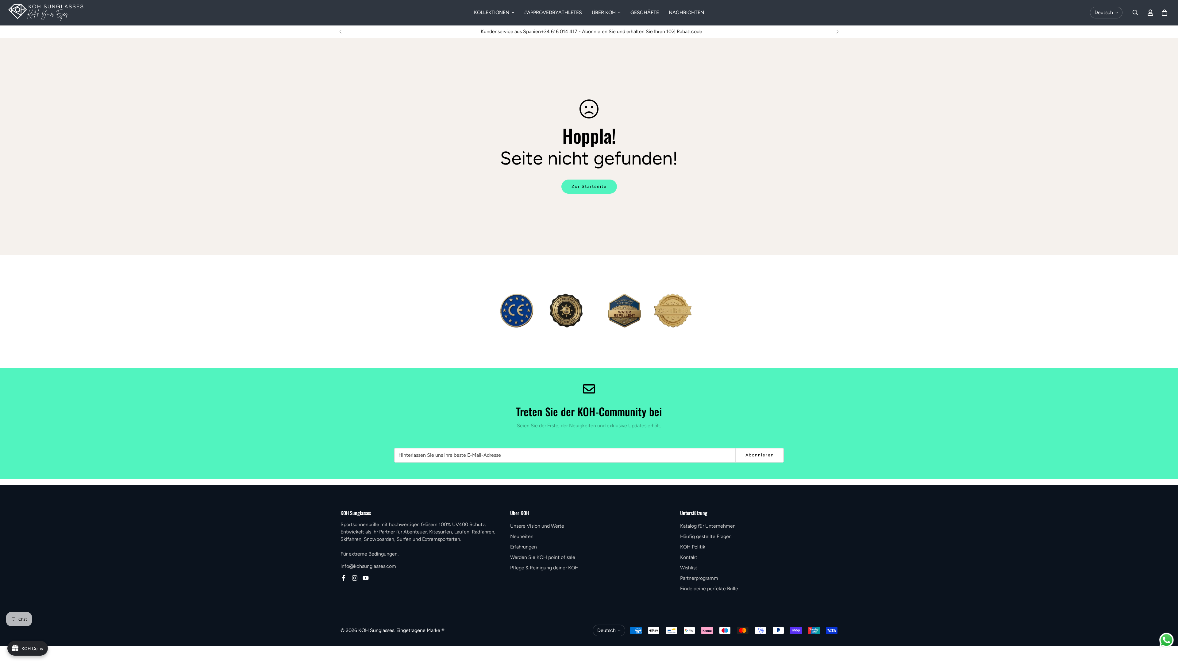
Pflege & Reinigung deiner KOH (544, 568)
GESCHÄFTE (644, 12)
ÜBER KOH (604, 12)
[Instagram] (355, 578)
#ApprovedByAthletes (553, 12)
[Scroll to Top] (1166, 629)
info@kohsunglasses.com (368, 566)
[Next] (837, 31)
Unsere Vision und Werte (537, 526)
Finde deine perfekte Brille (709, 588)
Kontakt (688, 557)
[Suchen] (1135, 12)
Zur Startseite (589, 186)
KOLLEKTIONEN (491, 12)
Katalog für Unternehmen (708, 526)
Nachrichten (686, 12)
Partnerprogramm (699, 578)
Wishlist (688, 568)
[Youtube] (366, 578)
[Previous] (340, 31)
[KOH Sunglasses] (46, 12)
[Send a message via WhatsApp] (1166, 640)
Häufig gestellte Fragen (706, 536)
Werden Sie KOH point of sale (542, 557)
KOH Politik (692, 547)
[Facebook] (344, 578)
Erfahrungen (523, 547)
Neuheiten (521, 536)
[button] (1164, 13)
